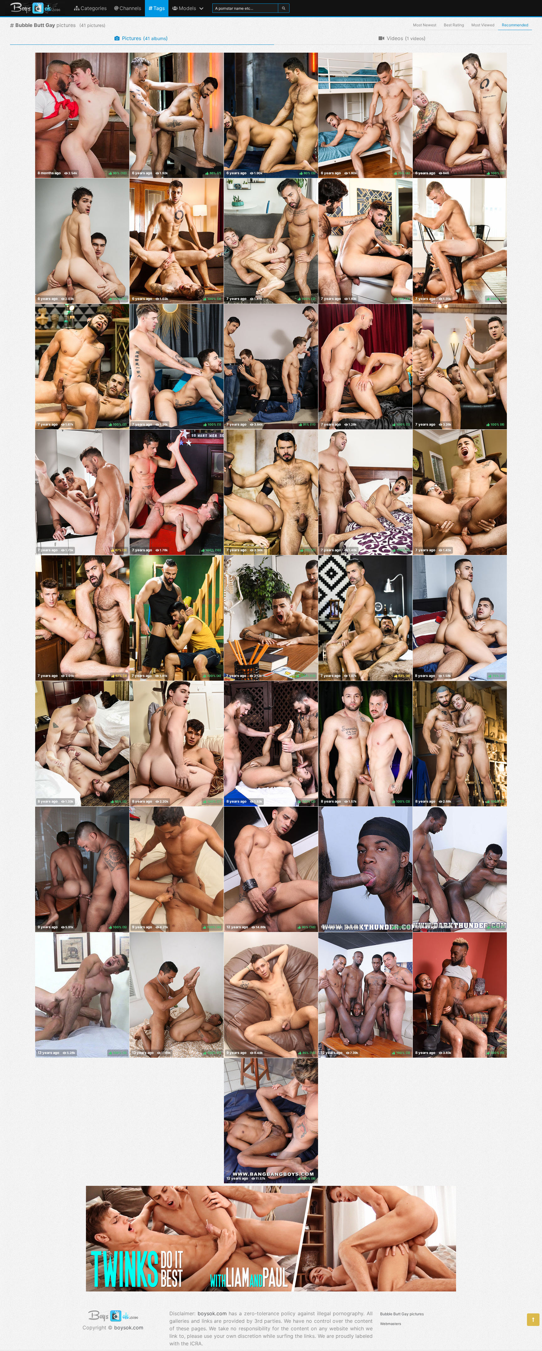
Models (187, 8)
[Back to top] (533, 1319)
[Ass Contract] (460, 492)
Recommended (515, 25)
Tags (159, 8)
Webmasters (390, 1324)
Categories (94, 8)
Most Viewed (482, 25)
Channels (130, 8)
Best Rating (454, 25)
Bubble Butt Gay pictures (402, 1314)
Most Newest (424, 25)
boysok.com (128, 1327)
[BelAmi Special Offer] (271, 1289)
